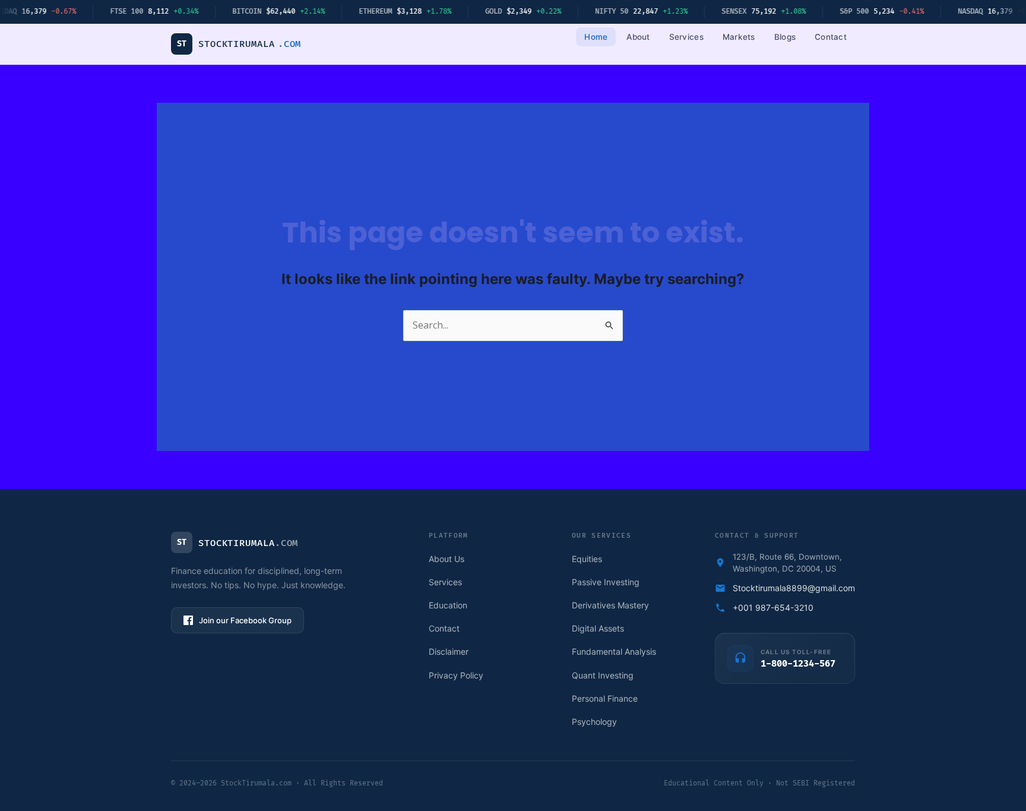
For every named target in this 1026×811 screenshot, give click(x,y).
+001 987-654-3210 (773, 607)
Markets (739, 37)
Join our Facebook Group (245, 620)
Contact (831, 37)
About (638, 37)
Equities (587, 559)
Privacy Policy (456, 675)
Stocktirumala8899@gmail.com (794, 588)
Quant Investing (603, 675)
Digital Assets (598, 628)
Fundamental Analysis (614, 651)
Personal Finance (605, 698)
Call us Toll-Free (796, 651)
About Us (446, 559)
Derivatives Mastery (610, 605)
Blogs (785, 37)
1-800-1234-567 (798, 664)
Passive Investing (605, 582)
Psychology (594, 722)
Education (448, 605)
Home (595, 37)
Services (686, 37)
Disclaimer (448, 651)
